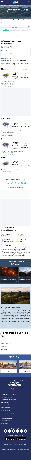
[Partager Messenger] (22, 183)
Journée (6, 29)
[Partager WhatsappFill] (25, 183)
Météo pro (4, 423)
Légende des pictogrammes (10, 413)
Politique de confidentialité (9, 449)
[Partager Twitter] (18, 183)
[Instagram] (17, 431)
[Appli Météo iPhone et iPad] (10, 439)
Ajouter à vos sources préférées (16, 187)
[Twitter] (9, 431)
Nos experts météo (7, 397)
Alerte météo (5, 402)
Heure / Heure (14, 29)
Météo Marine (5, 421)
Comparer (24, 29)
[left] (1, 22)
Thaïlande (5, 5)
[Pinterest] (21, 431)
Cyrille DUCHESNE (16, 46)
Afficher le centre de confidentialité (16, 452)
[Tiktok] (25, 431)
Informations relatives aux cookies (16, 447)
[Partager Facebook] (15, 183)
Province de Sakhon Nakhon (14, 5)
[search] (28, 2)
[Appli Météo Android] (21, 439)
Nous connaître (6, 405)
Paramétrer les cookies (23, 449)
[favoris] (27, 10)
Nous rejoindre (5, 408)
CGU (15, 444)
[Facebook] (5, 431)
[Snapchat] (13, 431)
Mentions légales (8, 444)
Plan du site (24, 444)
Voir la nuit (25, 69)
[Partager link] (12, 183)
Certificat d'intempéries (8, 400)
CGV (18, 444)
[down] (15, 324)
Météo (1, 5)
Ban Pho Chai (22, 5)
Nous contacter (6, 410)
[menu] (2, 2)
